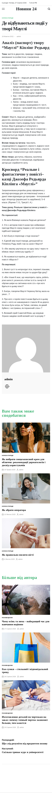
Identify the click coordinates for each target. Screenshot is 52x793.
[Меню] (3, 9)
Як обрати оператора (14, 510)
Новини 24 (26, 9)
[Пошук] (49, 9)
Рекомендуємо (7, 617)
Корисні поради (7, 18)
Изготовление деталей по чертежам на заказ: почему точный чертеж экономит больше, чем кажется (25, 720)
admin (19, 36)
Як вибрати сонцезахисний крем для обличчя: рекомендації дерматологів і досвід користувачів (23, 462)
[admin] (26, 348)
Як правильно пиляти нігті (18, 554)
